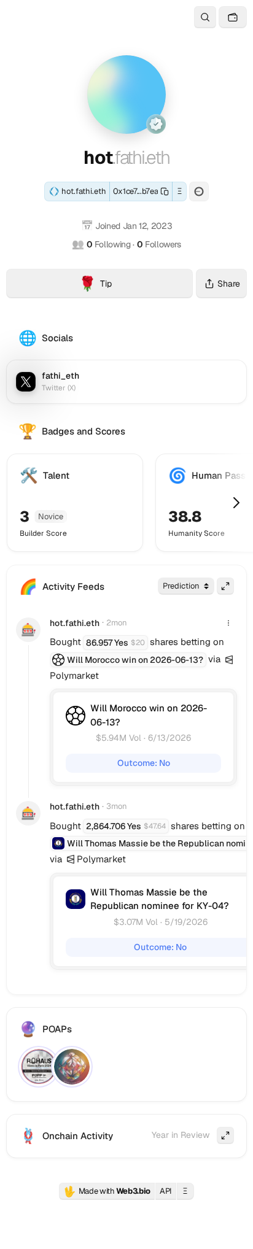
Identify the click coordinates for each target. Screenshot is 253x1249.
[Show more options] (228, 623)
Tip (136, 285)
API (166, 1191)
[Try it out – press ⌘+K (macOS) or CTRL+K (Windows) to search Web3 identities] (205, 17)
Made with (106, 1191)
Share (228, 283)
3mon (116, 806)
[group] (229, 660)
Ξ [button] (179, 191)
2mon (116, 622)
